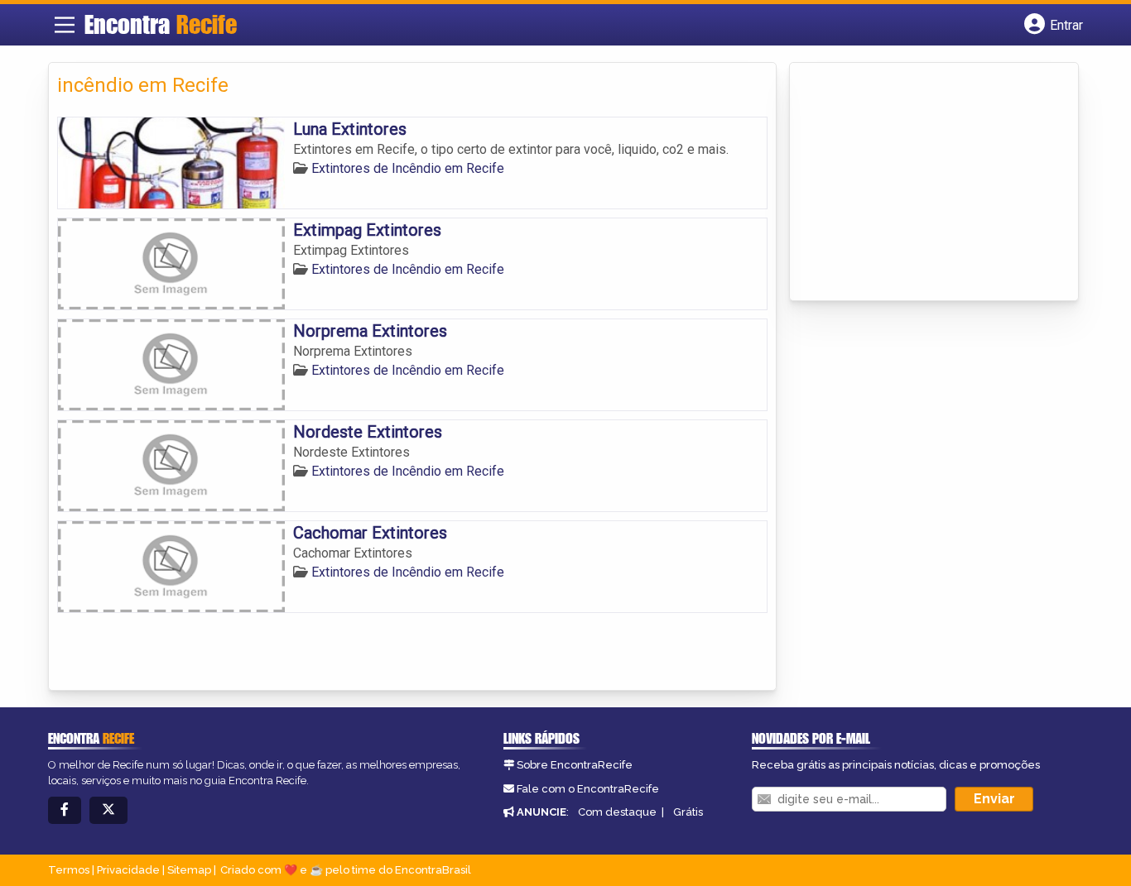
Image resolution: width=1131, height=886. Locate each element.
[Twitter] (108, 810)
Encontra (160, 24)
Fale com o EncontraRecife (588, 789)
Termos (68, 870)
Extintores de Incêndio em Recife (407, 168)
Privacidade (128, 870)
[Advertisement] (922, 182)
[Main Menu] (64, 24)
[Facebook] (64, 810)
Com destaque (617, 812)
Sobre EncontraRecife (575, 765)
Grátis (688, 812)
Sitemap (189, 870)
